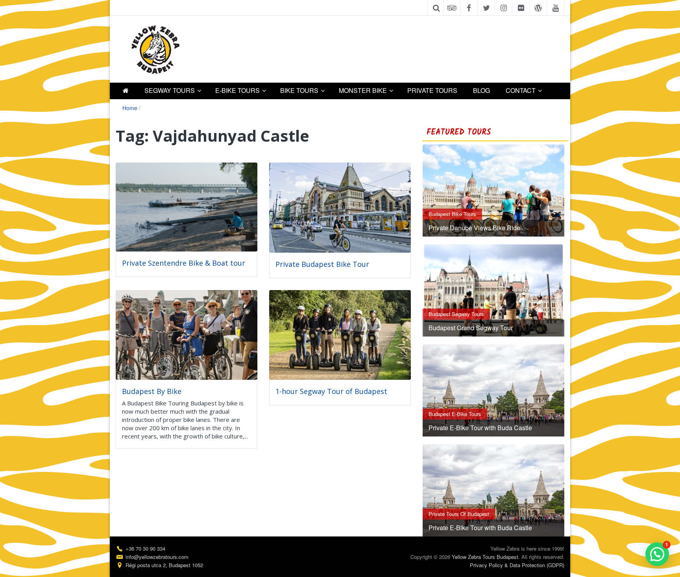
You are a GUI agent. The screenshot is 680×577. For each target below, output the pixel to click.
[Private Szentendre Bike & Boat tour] (186, 206)
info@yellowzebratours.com (157, 556)
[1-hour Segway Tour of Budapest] (340, 334)
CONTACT (521, 90)
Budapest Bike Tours (452, 214)
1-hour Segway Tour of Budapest (331, 391)
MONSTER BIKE (363, 90)
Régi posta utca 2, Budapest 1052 (164, 565)
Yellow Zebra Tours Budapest (485, 556)
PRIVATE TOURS (432, 90)
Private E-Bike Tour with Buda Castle (480, 427)
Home (129, 108)
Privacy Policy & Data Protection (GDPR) (517, 565)
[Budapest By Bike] (186, 334)
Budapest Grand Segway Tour (471, 327)
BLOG (481, 90)
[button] (657, 554)
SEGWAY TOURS (169, 90)
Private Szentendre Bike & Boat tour (183, 263)
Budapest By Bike (151, 391)
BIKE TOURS (299, 90)
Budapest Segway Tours (456, 314)
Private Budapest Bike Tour (322, 264)
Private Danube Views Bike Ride (474, 227)
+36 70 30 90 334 (145, 548)
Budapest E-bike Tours (455, 414)
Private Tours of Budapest (459, 514)
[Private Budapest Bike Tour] (340, 206)
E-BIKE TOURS (237, 90)
